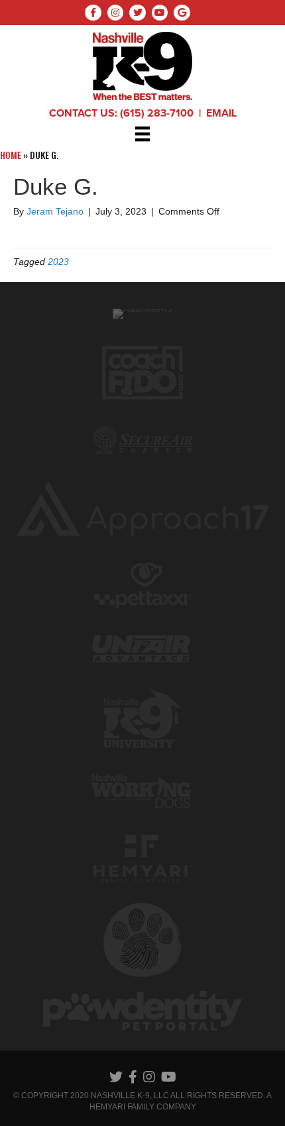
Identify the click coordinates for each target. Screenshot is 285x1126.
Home (10, 155)
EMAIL (221, 113)
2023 (58, 261)
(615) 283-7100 (157, 113)
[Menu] (142, 134)
